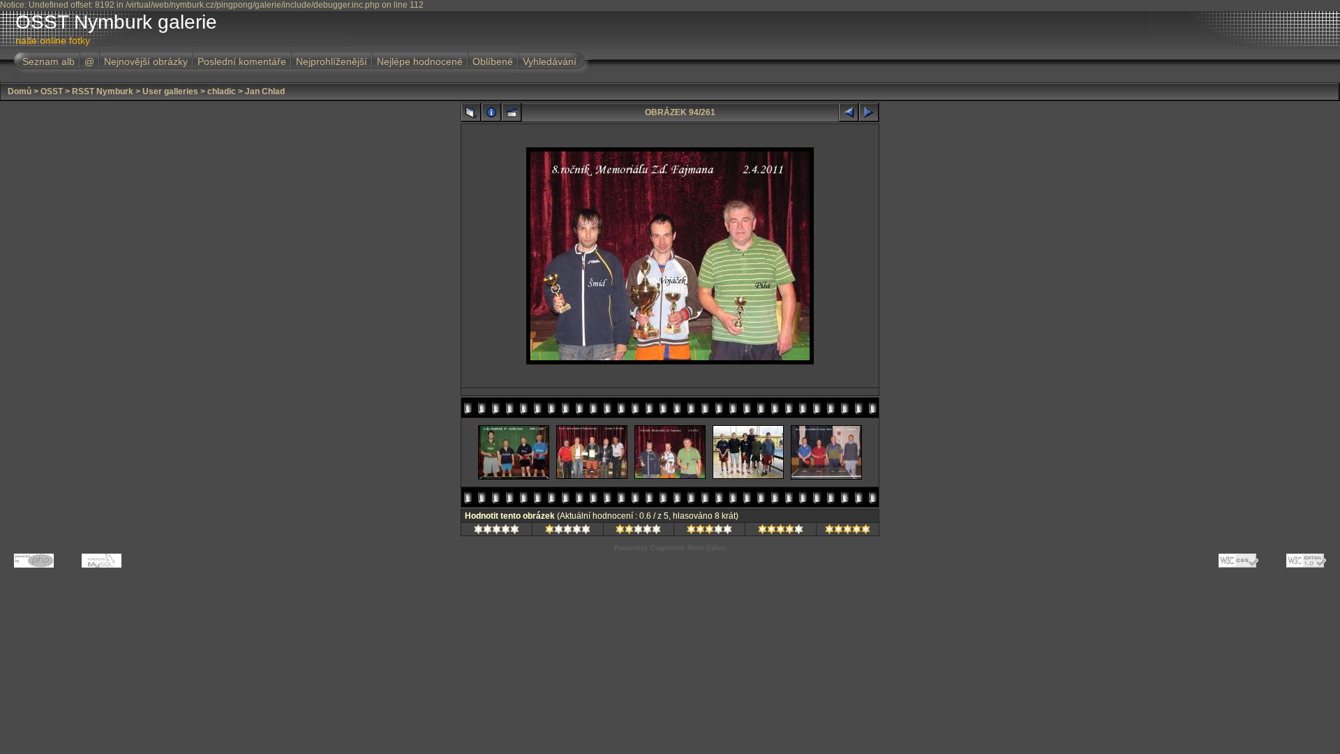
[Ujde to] (638, 531)
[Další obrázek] (869, 112)
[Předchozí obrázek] (848, 112)
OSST (51, 91)
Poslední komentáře (242, 61)
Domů (19, 91)
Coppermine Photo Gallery (688, 548)
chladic (221, 91)
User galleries (170, 91)
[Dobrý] (709, 531)
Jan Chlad (265, 91)
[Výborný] (780, 531)
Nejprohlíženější (331, 61)
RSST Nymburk (102, 91)
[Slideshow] (511, 112)
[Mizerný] (567, 531)
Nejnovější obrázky (146, 61)
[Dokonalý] (847, 531)
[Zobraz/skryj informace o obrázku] (491, 112)
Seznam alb (48, 61)
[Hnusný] (496, 531)
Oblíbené (492, 61)
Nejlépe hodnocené (420, 61)
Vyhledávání (549, 61)
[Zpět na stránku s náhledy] (471, 112)
